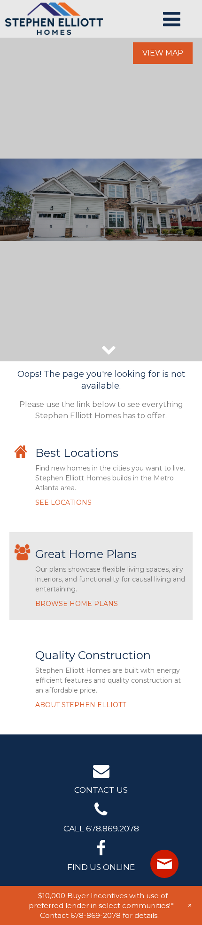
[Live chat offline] (164, 864)
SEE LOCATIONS (63, 502)
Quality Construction (93, 655)
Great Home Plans (86, 554)
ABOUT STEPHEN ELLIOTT (80, 705)
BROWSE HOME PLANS (76, 603)
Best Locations (76, 453)
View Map (162, 52)
